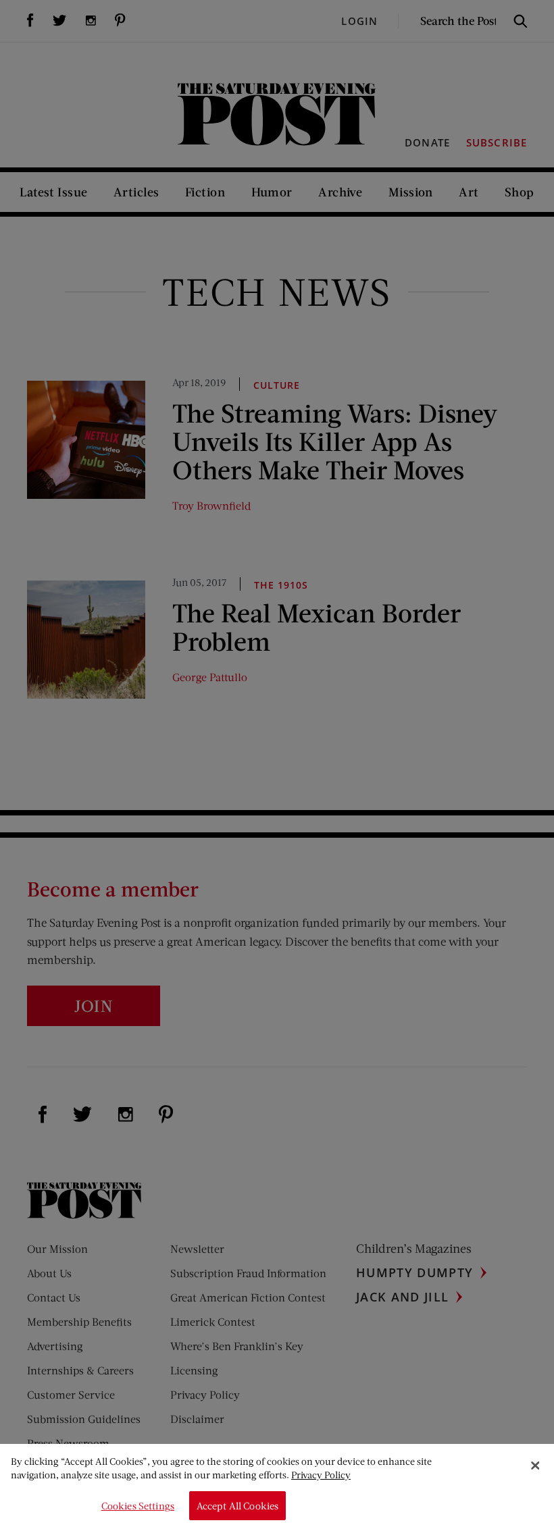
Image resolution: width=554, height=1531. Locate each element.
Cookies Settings (137, 1505)
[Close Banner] (535, 1465)
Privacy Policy (321, 1474)
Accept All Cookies (238, 1505)
